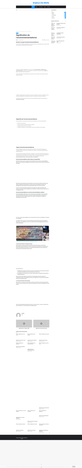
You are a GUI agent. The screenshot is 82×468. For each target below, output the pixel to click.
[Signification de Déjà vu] (21, 426)
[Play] (46, 234)
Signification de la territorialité (32, 421)
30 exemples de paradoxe (61, 37)
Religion (53, 13)
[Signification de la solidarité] (33, 336)
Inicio (17, 31)
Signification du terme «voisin (20, 340)
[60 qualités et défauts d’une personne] (53, 25)
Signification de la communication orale (31, 349)
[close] (41, 464)
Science (53, 16)
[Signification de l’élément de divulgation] (44, 426)
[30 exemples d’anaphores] (53, 29)
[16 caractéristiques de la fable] (53, 42)
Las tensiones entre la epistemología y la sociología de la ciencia (29, 227)
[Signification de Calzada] (33, 426)
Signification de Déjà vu (19, 430)
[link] (17, 227)
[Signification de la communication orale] (33, 345)
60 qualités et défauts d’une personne (61, 24)
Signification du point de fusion (44, 407)
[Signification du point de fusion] (44, 375)
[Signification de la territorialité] (33, 415)
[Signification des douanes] (44, 336)
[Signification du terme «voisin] (21, 336)
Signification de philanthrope (43, 415)
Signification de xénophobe (20, 346)
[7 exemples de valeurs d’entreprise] (53, 34)
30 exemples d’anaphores (61, 27)
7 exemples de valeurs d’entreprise (60, 33)
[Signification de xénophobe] (21, 344)
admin (23, 313)
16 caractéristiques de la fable (60, 41)
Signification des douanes (43, 340)
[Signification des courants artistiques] (21, 413)
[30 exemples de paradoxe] (53, 38)
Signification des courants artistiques (20, 418)
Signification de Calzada (31, 430)
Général (20, 31)
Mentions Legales (18, 437)
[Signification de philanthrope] (44, 412)
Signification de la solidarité (32, 340)
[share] (41, 227)
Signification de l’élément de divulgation (43, 431)
